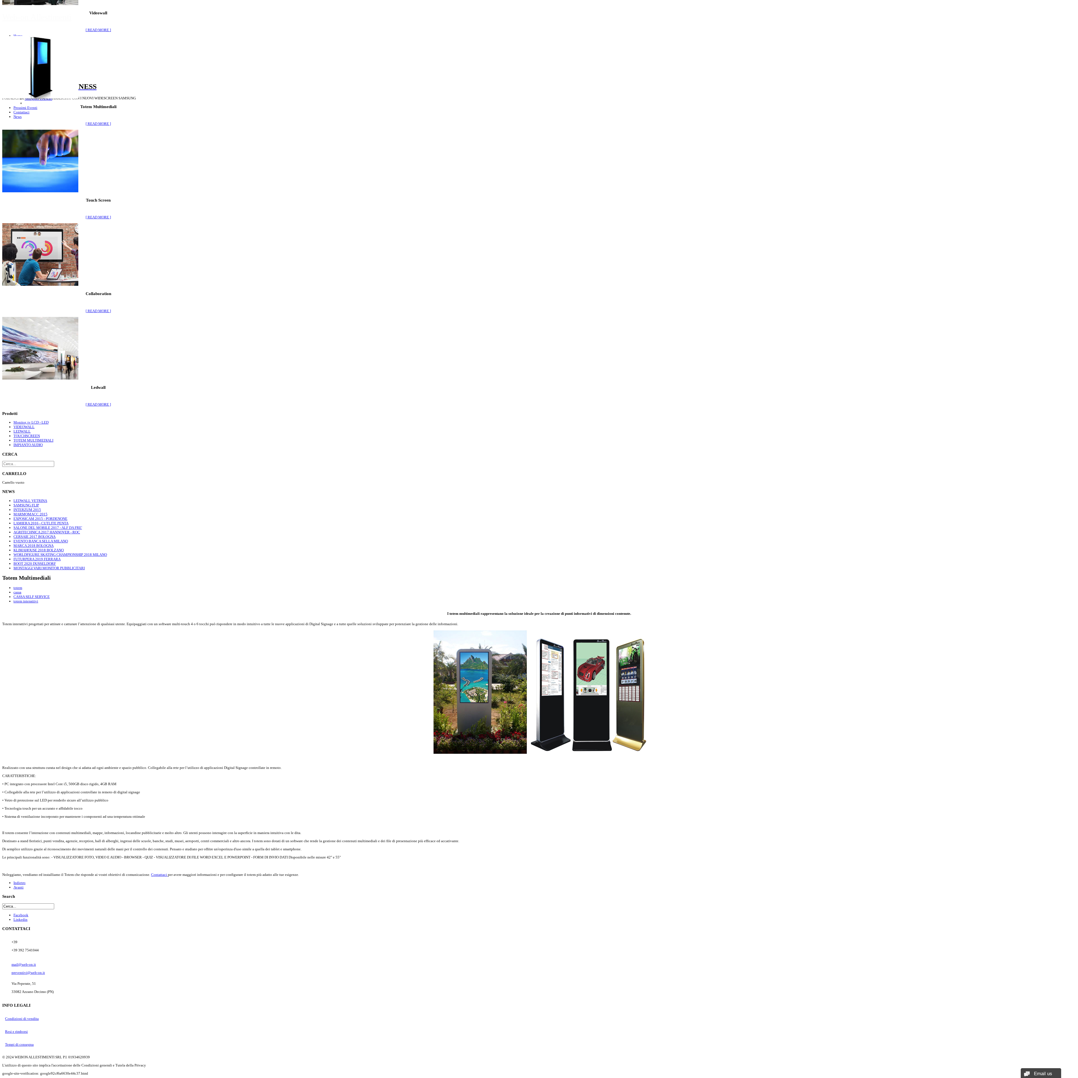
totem (17, 588)
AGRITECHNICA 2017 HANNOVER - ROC (46, 532)
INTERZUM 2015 (27, 510)
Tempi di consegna (19, 1044)
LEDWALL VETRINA (30, 501)
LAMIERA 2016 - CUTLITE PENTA (40, 523)
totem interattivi (25, 601)
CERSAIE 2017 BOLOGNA (34, 537)
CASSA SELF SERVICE (31, 597)
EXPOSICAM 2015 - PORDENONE (40, 519)
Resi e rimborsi (16, 1031)
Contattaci (159, 875)
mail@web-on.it (24, 964)
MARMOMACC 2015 (30, 514)
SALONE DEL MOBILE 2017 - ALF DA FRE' (47, 528)
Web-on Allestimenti (36, 17)
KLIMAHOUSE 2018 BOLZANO (38, 550)
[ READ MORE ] (98, 30)
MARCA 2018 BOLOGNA (33, 545)
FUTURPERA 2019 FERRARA (37, 559)
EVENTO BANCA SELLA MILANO (40, 541)
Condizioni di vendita (22, 1019)
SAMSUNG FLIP (26, 505)
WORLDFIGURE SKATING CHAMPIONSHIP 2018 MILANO (60, 554)
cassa (17, 592)
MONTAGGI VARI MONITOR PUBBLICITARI (49, 568)
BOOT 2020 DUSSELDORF (34, 563)
